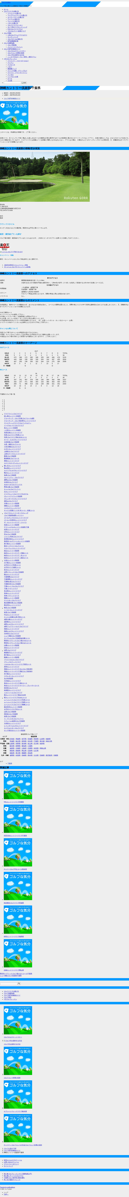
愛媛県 (24, 753)
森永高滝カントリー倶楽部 (13, 707)
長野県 (18, 743)
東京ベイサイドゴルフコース (14, 546)
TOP (10, 1148)
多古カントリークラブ (11, 570)
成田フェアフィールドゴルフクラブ (16, 626)
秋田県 (36, 739)
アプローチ (11, 65)
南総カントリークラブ (11, 629)
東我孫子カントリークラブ (13, 652)
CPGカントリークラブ (11, 532)
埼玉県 (30, 741)
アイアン (11, 63)
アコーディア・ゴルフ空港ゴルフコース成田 (19, 418)
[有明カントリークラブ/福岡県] (18, 933)
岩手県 (24, 739)
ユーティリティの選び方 (16, 17)
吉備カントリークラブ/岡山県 (14, 970)
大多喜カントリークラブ (12, 723)
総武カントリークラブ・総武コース (16, 558)
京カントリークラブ (11, 491)
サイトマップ (8, 1166)
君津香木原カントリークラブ (14, 539)
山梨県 (12, 743)
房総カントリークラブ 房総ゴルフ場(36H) (18, 671)
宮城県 (30, 739)
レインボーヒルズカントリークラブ (16, 726)
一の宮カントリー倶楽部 (12, 430)
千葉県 (36, 741)
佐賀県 (18, 755)
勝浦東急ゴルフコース (11, 458)
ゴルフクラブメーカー (15, 25)
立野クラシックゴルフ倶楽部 (14, 572)
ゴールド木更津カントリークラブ (15, 520)
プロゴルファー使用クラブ (17, 31)
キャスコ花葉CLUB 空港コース (14, 617)
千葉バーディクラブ (11, 588)
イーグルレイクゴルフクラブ (14, 425)
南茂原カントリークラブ (12, 690)
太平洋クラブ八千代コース (13, 709)
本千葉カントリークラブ (12, 674)
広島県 (30, 750)
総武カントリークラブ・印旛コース (16, 553)
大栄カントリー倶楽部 (11, 560)
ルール (10, 78)
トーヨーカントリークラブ (13, 610)
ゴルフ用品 (7, 33)
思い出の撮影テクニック (12, 1180)
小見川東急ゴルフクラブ (12, 446)
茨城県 (12, 741)
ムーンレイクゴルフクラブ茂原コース (17, 702)
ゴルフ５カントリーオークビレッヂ (16, 513)
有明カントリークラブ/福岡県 (14, 936)
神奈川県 (49, 741)
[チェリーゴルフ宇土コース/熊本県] (18, 866)
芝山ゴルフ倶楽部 (10, 534)
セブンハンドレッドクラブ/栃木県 (15, 1111)
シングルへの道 (13, 76)
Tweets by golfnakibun (7, 1187)
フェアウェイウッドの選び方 (17, 15)
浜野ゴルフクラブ (10, 650)
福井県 (42, 743)
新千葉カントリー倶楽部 (12, 543)
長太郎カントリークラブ (12, 591)
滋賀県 (12, 748)
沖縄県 (56, 755)
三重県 (30, 746)
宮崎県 (42, 755)
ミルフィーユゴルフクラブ (13, 692)
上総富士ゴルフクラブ (11, 451)
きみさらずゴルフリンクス (13, 484)
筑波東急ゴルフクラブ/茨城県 (14, 903)
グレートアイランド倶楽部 (13, 496)
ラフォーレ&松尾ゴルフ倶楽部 (14, 721)
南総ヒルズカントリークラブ (14, 631)
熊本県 (30, 755)
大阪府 (24, 748)
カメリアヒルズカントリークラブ (15, 470)
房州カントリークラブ (11, 666)
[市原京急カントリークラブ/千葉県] (18, 832)
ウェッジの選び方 (14, 21)
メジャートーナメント (15, 47)
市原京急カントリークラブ (13, 432)
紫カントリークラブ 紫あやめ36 (15, 695)
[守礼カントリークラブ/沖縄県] (18, 798)
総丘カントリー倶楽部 (11, 550)
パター (10, 67)
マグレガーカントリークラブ (14, 676)
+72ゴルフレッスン (10, 59)
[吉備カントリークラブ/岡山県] (18, 967)
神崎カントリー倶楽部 (11, 506)
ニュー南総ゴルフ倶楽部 (12, 636)
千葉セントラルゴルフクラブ (14, 586)
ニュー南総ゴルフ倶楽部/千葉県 (11, 975)
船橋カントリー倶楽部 (11, 657)
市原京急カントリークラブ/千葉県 (15, 835)
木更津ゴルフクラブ (11, 482)
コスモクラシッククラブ (12, 508)
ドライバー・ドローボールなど (18, 61)
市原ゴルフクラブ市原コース (14, 435)
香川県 (18, 753)
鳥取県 (12, 750)
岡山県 (24, 750)
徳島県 (12, 753)
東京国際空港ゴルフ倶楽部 (13, 602)
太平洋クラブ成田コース (12, 567)
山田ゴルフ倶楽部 (10, 711)
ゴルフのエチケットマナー (17, 51)
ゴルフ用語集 (12, 45)
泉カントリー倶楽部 (11, 428)
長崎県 (24, 755)
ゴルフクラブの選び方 (11, 11)
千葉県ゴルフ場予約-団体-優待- (14, 1178)
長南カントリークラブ (11, 593)
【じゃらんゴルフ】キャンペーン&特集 (17, 267)
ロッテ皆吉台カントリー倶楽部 (14, 730)
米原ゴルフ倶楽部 (10, 716)
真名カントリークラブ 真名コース (15, 683)
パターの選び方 (13, 23)
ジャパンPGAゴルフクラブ (13, 536)
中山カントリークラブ (11, 614)
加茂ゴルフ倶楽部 (10, 475)
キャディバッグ (13, 37)
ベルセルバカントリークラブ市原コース (17, 664)
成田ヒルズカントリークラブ (14, 624)
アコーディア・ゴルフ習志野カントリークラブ (20, 421)
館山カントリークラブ (11, 574)
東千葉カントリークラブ (12, 655)
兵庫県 (30, 748)
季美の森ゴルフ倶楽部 (11, 487)
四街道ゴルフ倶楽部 (11, 714)
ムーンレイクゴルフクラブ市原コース (17, 700)
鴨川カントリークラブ (11, 473)
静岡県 (18, 746)
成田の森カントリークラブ (13, 619)
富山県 (30, 743)
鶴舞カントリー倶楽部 (11, 598)
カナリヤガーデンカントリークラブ (16, 463)
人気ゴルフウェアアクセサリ (17, 35)
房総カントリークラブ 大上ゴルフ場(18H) (18, 669)
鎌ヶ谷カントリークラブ (12, 465)
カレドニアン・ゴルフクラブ (14, 477)
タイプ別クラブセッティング (17, 27)
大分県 (36, 755)
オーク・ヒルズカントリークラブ (15, 439)
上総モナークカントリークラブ (14, 454)
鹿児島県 (49, 755)
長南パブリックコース (11, 595)
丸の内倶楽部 (8, 678)
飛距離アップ (12, 69)
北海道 (12, 739)
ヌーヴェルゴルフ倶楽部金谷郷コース (17, 638)
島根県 (18, 750)
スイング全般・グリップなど (17, 71)
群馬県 (24, 741)
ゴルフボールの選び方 (15, 39)
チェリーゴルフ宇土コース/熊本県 (15, 869)
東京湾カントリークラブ (12, 605)
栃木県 (18, 741)
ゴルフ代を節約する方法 (16, 55)
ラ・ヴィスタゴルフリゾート (14, 718)
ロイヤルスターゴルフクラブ (14, 728)
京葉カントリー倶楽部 (11, 503)
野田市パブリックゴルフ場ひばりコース (17, 643)
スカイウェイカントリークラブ (14, 548)
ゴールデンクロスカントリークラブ (16, 518)
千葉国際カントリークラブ (13, 579)
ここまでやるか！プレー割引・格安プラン (22, 57)
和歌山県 (43, 748)
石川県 (36, 743)
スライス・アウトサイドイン (17, 72)
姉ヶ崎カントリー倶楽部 (12, 416)
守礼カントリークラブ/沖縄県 (14, 802)
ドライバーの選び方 (14, 13)
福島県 (48, 739)
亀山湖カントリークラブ (12, 468)
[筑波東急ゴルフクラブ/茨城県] (18, 899)
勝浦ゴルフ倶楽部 (10, 456)
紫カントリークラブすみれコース (15, 697)
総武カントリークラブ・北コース (15, 555)
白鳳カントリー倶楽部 (11, 645)
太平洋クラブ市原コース (12, 565)
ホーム (6, 9)
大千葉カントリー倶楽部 (12, 562)
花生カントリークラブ (11, 647)
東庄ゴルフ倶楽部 (10, 607)
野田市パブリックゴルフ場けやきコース (17, 640)
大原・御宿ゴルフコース (12, 444)
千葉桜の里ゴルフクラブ (12, 581)
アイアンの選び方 (14, 19)
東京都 (42, 741)
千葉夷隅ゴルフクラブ (11, 577)
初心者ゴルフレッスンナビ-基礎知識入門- (18, 1174)
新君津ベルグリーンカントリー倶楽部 (17, 541)
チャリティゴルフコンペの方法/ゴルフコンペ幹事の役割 (23, 1145)
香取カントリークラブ (11, 461)
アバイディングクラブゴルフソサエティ (17, 423)
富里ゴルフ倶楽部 (10, 612)
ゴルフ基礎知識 (9, 43)
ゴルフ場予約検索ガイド (12, 49)
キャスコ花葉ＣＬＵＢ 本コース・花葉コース (19, 510)
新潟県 (24, 743)
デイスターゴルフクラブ (12, 600)
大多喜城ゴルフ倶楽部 (11, 442)
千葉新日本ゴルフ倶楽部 (12, 584)
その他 (10, 80)
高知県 (30, 753)
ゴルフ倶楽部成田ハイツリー (14, 515)
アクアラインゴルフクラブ (13, 413)
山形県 (42, 739)
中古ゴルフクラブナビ (15, 29)
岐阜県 (12, 746)
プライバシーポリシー (11, 1164)
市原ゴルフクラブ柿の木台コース (15, 437)
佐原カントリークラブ (11, 529)
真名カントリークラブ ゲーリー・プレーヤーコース (21, 685)
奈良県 (36, 748)
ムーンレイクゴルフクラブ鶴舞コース (17, 704)
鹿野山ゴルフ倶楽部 (11, 480)
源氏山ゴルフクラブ (11, 501)
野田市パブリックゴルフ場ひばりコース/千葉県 (16, 973)
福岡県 (12, 755)
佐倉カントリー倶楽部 (11, 525)
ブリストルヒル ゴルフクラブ (14, 659)
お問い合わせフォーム (11, 1162)
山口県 (36, 750)
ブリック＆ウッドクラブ (12, 662)
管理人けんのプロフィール (13, 1160)
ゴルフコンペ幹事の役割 (16, 53)
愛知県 (24, 746)
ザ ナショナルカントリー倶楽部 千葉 (16, 527)
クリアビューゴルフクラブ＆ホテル (16, 494)
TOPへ (6, 1194)
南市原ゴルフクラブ (11, 688)
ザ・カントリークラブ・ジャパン (15, 522)
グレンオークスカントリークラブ (15, 498)
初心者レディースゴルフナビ (13, 1176)
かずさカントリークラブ (12, 449)
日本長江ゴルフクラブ (11, 633)
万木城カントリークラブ (12, 681)
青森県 (18, 739)
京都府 (18, 748)
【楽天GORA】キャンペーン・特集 (16, 265)
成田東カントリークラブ (12, 622)
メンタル (11, 74)
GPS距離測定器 (13, 41)
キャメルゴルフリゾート (12, 489)
